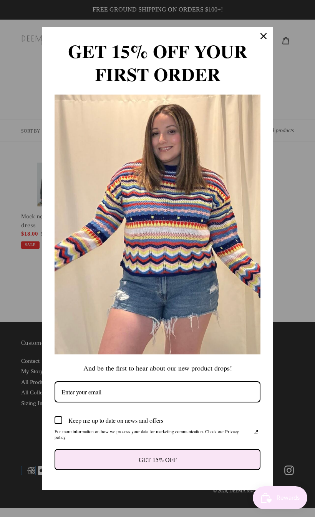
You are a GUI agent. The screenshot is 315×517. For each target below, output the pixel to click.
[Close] (263, 36)
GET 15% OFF (158, 459)
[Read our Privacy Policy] (255, 432)
